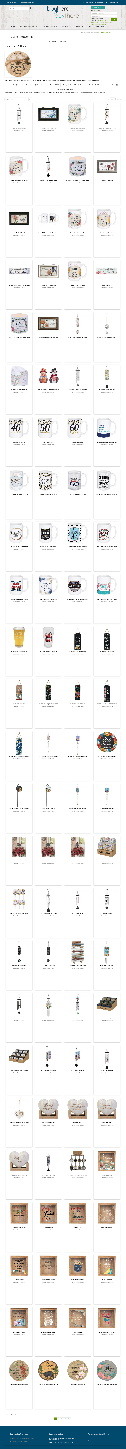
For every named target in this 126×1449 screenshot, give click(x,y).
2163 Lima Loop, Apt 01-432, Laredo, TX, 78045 (22, 1438)
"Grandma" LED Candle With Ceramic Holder (77, 180)
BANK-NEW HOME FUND (48, 1279)
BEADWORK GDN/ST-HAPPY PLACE (48, 1384)
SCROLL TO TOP (122, 39)
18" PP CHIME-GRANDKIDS (107, 808)
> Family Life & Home (105, 32)
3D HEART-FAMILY (77, 1122)
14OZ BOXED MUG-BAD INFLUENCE (106, 442)
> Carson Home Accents (92, 32)
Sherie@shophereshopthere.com (94, 2)
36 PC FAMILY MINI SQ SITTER (107, 1018)
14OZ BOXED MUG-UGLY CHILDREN (77, 547)
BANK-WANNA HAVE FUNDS (107, 1332)
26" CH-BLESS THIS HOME (107, 965)
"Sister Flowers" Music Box (48, 285)
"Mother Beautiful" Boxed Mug (78, 232)
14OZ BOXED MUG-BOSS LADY (48, 494)
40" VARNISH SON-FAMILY (48, 1175)
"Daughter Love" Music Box (48, 128)
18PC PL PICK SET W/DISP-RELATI (107, 861)
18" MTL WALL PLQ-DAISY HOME (77, 651)
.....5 (65, 1418)
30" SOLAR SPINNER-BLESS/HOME (48, 1018)
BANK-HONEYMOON (106, 1227)
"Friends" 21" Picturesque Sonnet (48, 180)
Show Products (114, 99)
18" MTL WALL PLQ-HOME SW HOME (107, 704)
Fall (90, 26)
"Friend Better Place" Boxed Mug (19, 180)
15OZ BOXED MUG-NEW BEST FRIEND (107, 599)
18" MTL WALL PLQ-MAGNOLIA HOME (19, 756)
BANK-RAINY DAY (107, 1279)
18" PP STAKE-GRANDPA (48, 861)
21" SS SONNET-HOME (78, 913)
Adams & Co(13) (13, 85)
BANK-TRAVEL (78, 1332)
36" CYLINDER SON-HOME (77, 1070)
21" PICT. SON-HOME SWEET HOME (48, 913)
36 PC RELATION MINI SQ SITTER (19, 1070)
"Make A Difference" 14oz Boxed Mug (48, 232)
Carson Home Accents (19, 130)
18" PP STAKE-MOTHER (77, 861)
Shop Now (13, 2)
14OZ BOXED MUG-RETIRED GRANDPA (106, 494)
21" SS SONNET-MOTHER (107, 913)
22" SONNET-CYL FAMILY (48, 965)
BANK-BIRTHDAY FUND (19, 1227)
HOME (83, 32)
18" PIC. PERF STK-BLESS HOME (107, 756)
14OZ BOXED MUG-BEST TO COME (19, 494)
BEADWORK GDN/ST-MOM (78, 1384)
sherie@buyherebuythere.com (20, 1441)
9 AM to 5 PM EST (114, 2)
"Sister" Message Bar (107, 285)
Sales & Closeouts (50, 26)
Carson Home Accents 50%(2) (50, 85)
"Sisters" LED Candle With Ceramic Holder (19, 337)
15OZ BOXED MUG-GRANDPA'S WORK (77, 599)
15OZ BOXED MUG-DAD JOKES (19, 599)
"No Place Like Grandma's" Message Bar (19, 285)
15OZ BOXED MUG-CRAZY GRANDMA (107, 547)
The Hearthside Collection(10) (63, 89)
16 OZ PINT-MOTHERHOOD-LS (19, 651)
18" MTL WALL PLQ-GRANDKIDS (77, 704)
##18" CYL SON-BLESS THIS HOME (77, 337)
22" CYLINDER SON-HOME (19, 965)
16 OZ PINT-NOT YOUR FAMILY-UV (48, 651)
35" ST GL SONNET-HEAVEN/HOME (77, 1018)
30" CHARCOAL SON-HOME (19, 1018)
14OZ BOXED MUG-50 (48, 442)
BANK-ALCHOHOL (107, 1175)
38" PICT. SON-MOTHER (107, 1070)
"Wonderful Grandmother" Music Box (48, 337)
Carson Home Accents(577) (29, 85)
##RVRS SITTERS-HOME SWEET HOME (48, 390)
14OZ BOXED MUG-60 (77, 442)
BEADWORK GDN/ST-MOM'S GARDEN (107, 1384)
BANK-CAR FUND (48, 1227)
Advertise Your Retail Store (99, 24)
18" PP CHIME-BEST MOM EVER (77, 808)
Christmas (100, 26)
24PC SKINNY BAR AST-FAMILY (77, 965)
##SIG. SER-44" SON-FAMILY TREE (77, 390)
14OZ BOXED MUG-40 (19, 442)
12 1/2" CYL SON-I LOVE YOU (107, 390)
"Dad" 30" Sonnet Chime (19, 128)
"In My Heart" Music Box (106, 180)
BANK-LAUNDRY (19, 1279)
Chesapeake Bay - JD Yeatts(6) (71, 85)
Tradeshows (66, 26)
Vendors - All (79, 26)
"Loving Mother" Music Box (19, 232)
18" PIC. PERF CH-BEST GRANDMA (48, 756)
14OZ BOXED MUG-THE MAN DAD (48, 547)
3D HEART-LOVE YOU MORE (19, 1175)
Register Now (97, 8)
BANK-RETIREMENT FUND (48, 1332)
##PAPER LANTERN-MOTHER (19, 390)
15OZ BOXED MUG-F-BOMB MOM (48, 599)
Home (13, 26)
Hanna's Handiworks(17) (91, 85)
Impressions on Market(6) (110, 85)
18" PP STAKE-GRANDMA (19, 861)
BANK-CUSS (77, 1227)
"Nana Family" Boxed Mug (107, 232)
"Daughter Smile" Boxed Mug (77, 128)
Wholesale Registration (27, 2)
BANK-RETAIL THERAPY (19, 1332)
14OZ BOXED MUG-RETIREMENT (19, 547)
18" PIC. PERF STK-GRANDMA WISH (19, 808)
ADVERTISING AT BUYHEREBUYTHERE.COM (61, 1442)
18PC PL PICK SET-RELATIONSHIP (19, 913)
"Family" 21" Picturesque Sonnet (106, 128)
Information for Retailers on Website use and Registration (62, 1439)
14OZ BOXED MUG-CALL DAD (78, 494)
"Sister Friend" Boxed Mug (78, 285)
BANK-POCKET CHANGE (77, 1279)
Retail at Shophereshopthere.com (101, 22)
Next (69, 1418)
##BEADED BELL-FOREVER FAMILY (106, 337)
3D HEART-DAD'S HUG (48, 1122)
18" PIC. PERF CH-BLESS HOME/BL (77, 756)
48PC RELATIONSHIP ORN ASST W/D (77, 1175)
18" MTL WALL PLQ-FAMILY (107, 651)
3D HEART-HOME (106, 1122)
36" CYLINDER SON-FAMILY (48, 1070)
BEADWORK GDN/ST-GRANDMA (19, 1384)
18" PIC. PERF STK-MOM (48, 808)
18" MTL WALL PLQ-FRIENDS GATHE (48, 704)
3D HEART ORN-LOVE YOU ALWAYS (19, 1122)
